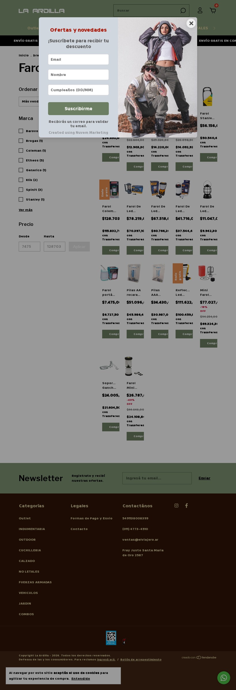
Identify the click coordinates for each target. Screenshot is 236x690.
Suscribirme (78, 108)
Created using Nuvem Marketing (78, 132)
